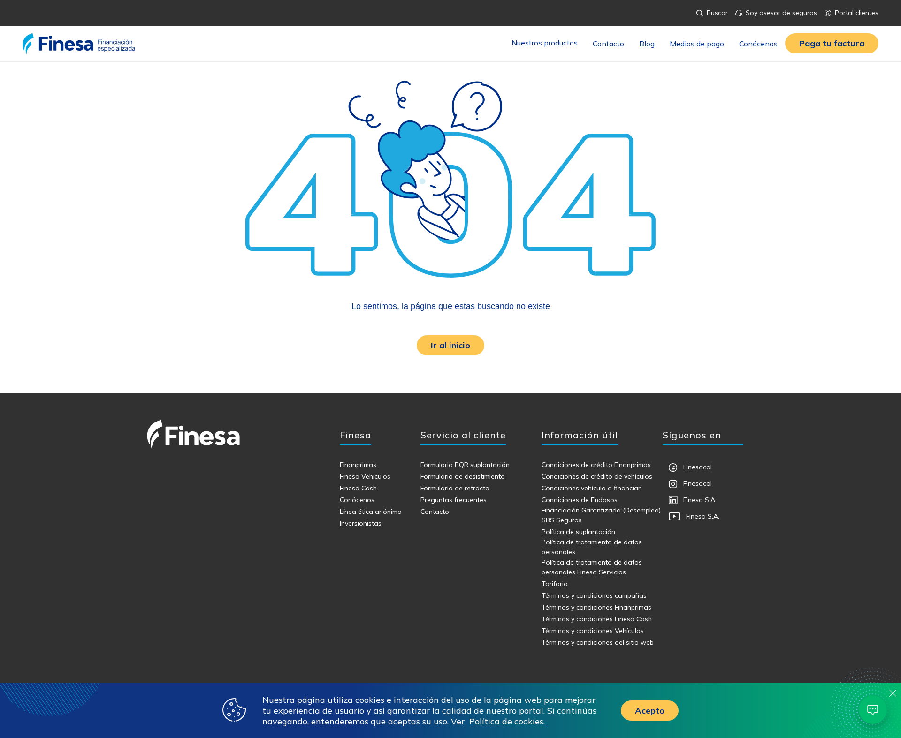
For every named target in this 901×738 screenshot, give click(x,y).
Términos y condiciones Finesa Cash (597, 619)
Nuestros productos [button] (545, 42)
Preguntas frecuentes (453, 500)
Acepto (649, 710)
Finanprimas (358, 464)
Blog (647, 43)
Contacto (608, 43)
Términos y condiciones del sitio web (598, 642)
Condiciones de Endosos (580, 500)
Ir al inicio (450, 345)
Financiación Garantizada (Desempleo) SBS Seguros (601, 515)
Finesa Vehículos (365, 476)
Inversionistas (361, 523)
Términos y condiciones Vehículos (593, 630)
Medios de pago (697, 43)
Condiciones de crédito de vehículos (597, 476)
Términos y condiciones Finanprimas (596, 607)
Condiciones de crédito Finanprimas (596, 464)
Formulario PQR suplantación (465, 464)
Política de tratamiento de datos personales (592, 547)
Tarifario (555, 584)
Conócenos (758, 43)
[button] (831, 43)
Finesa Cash (358, 488)
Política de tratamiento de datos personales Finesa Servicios (592, 567)
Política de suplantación (578, 531)
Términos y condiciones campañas (594, 595)
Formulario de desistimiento (462, 476)
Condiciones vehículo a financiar (591, 488)
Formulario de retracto (454, 488)
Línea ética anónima (371, 511)
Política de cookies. (507, 721)
